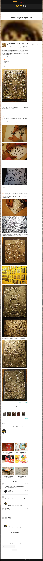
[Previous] (17, 1)
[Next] (18, 1)
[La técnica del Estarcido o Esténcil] (21, 471)
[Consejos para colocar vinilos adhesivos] (21, 447)
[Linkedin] (22, 2)
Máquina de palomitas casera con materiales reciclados (8, 464)
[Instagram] (20, 2)
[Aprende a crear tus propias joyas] (8, 471)
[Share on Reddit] (18, 426)
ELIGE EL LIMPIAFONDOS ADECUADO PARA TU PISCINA (25, 1)
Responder (26, 483)
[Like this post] (13, 426)
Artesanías (19, 14)
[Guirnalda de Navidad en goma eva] (8, 447)
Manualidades (8, 10)
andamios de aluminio (8, 517)
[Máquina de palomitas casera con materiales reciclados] (8, 459)
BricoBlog (12, 14)
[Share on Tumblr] (17, 426)
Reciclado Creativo (14, 10)
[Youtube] (23, 2)
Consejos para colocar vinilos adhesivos (21, 452)
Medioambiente (20, 10)
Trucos (25, 10)
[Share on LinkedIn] (16, 426)
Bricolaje (3, 10)
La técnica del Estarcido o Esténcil (21, 476)
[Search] (40, 10)
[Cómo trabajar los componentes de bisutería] (21, 459)
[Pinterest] (21, 2)
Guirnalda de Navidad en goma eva (8, 452)
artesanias (3, 423)
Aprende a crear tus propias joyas (8, 476)
